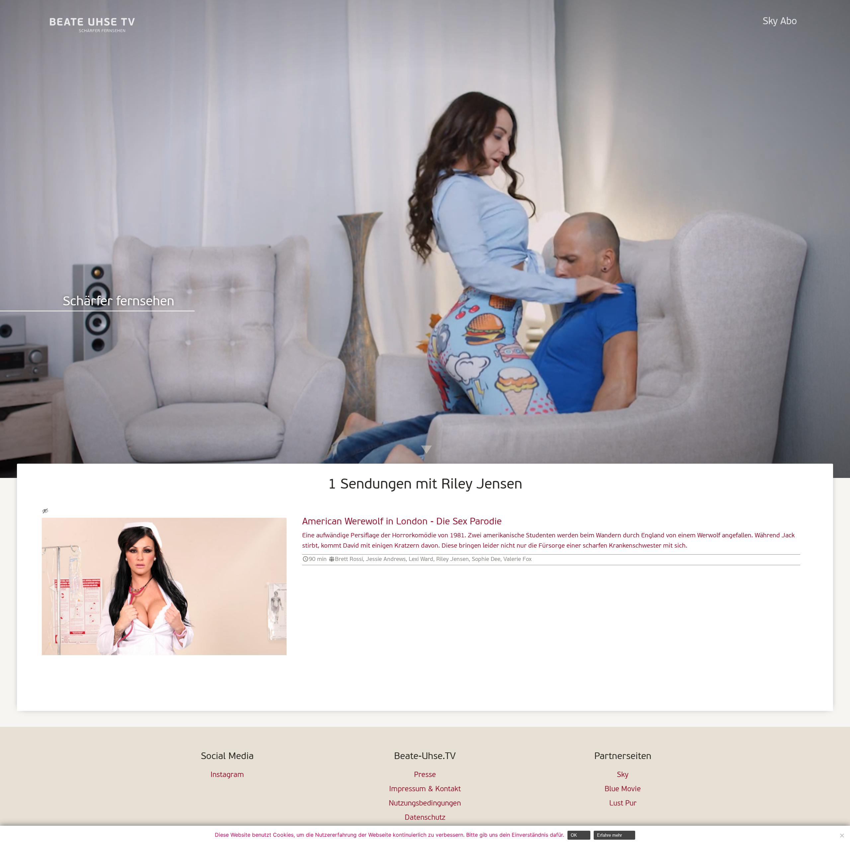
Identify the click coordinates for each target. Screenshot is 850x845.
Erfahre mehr (609, 835)
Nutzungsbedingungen (425, 803)
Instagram (227, 775)
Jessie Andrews (386, 559)
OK (574, 835)
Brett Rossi (349, 559)
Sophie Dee (486, 559)
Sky (623, 775)
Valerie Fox (517, 559)
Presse (425, 775)
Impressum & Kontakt (425, 789)
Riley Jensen (452, 559)
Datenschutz (425, 817)
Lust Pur (623, 803)
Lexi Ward (421, 559)
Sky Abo (780, 22)
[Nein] (841, 835)
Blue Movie (623, 789)
